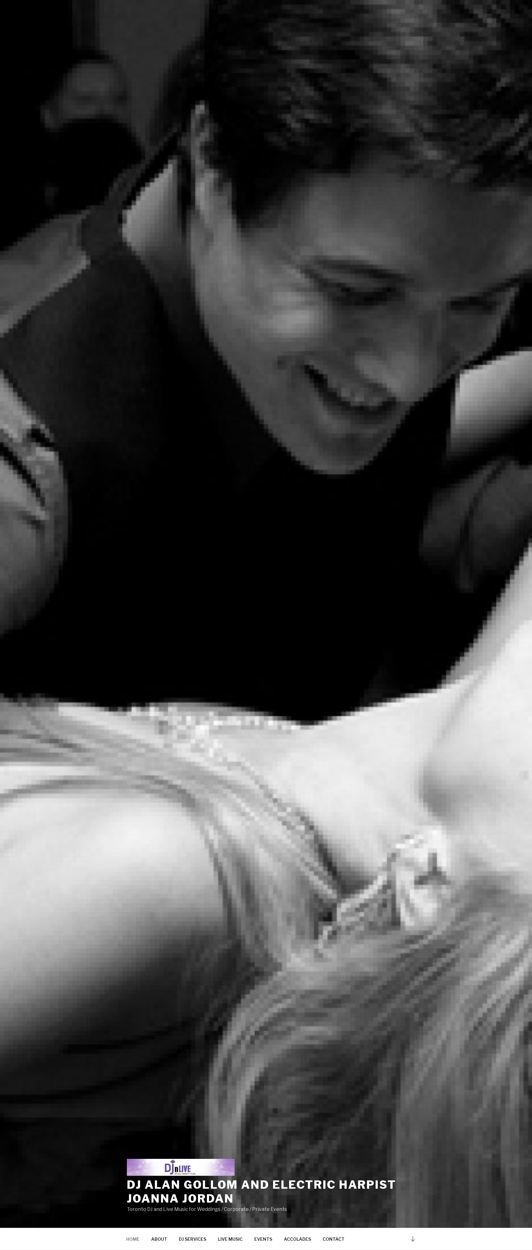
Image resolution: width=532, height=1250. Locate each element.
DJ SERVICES (192, 1239)
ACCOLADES (297, 1239)
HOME (132, 1239)
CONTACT (334, 1239)
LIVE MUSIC (230, 1239)
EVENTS (263, 1239)
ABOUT (159, 1239)
